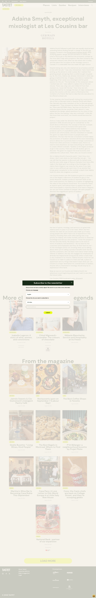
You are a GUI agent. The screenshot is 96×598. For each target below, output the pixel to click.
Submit (48, 312)
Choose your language (32, 290)
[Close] (71, 283)
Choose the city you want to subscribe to (37, 298)
